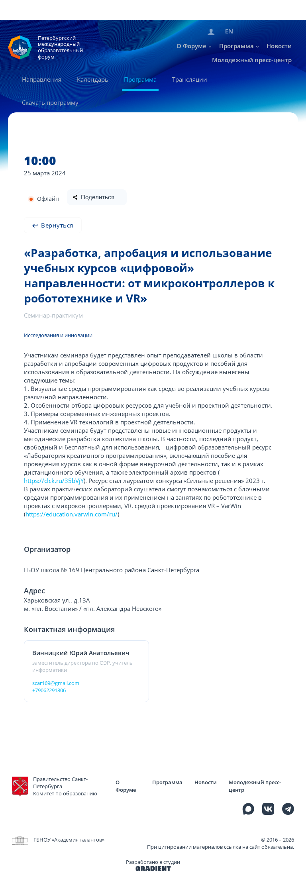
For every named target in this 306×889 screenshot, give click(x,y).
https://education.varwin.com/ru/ (72, 514)
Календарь (92, 79)
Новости (279, 46)
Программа (236, 46)
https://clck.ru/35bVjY (54, 481)
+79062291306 (49, 690)
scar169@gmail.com (55, 683)
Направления (41, 79)
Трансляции (189, 79)
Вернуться (56, 225)
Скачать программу (50, 102)
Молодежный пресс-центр (252, 60)
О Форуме (191, 46)
